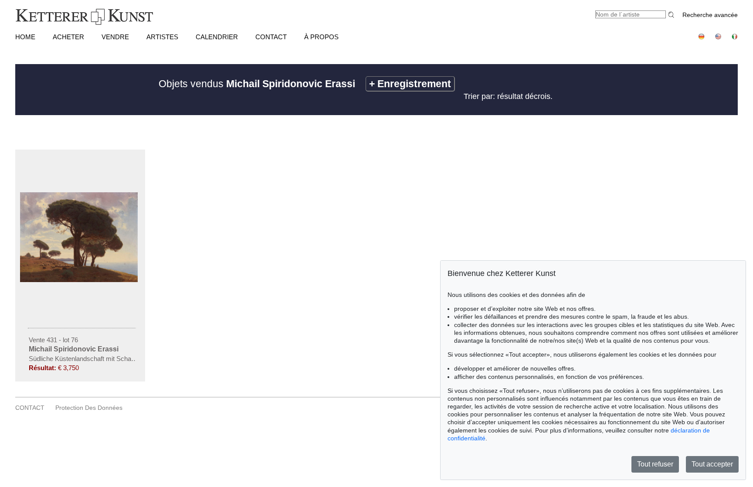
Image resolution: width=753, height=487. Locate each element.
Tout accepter (712, 464)
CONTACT (271, 37)
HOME (25, 37)
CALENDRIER (217, 37)
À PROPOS (321, 37)
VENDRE (115, 37)
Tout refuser (655, 464)
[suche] (672, 14)
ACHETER (68, 37)
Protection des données (88, 407)
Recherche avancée (710, 14)
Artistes (162, 37)
